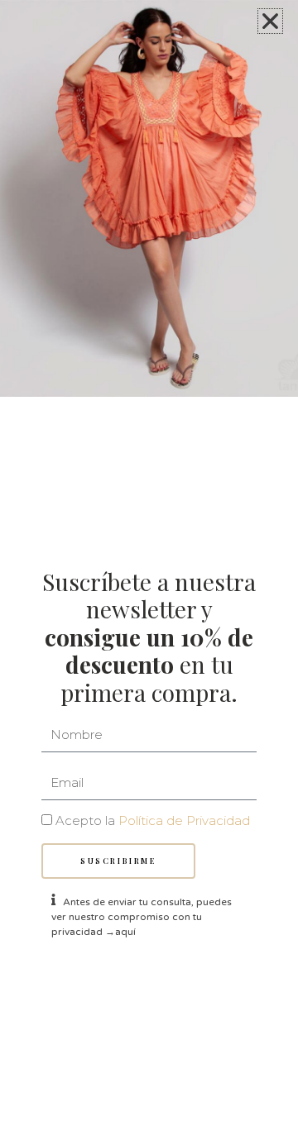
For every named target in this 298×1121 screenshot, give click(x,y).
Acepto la (152, 820)
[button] (270, 21)
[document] (149, 560)
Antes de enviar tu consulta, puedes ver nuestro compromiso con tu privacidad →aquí (141, 916)
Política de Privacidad (184, 820)
